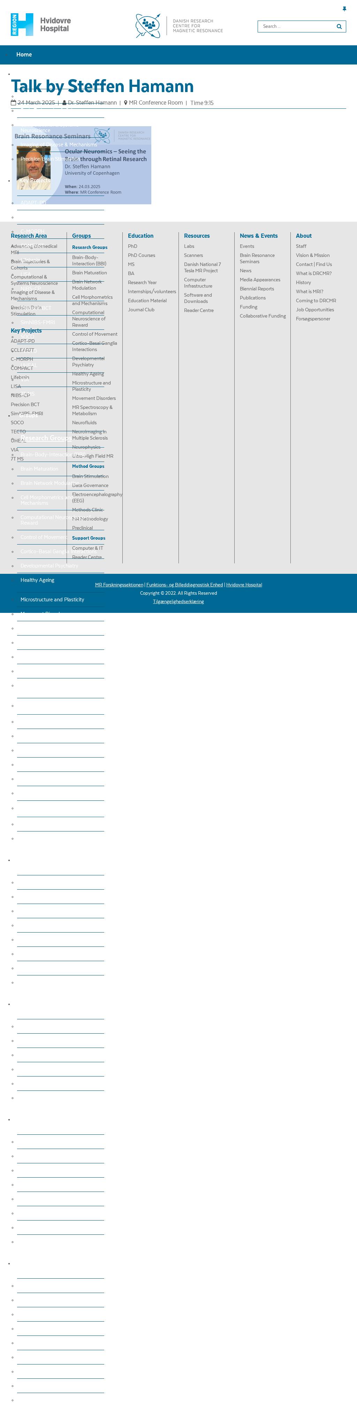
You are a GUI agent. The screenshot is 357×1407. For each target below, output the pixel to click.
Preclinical (32, 793)
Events (28, 1142)
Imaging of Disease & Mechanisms (59, 145)
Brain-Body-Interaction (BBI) (53, 454)
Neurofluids (33, 642)
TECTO (29, 351)
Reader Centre (36, 838)
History (29, 1343)
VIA (25, 380)
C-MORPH (33, 231)
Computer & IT (37, 824)
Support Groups (44, 808)
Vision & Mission (39, 1300)
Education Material (41, 968)
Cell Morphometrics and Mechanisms (47, 500)
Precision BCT (36, 308)
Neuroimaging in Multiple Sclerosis (59, 657)
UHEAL (29, 365)
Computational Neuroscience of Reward (56, 520)
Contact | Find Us (40, 1314)
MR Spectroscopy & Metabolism (56, 628)
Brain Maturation (39, 469)
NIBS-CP (31, 289)
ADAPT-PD (33, 203)
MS (24, 911)
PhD (25, 882)
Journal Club (34, 982)
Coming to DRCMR (42, 1371)
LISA (26, 274)
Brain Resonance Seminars (50, 1156)
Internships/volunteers (46, 954)
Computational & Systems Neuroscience (50, 128)
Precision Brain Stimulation (50, 159)
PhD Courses (35, 896)
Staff (26, 1286)
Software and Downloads (49, 1083)
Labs (26, 1026)
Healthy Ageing (37, 580)
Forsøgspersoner (39, 1400)
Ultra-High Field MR (43, 685)
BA (24, 925)
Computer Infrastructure (48, 1069)
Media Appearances (43, 1184)
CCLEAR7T (33, 217)
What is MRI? (35, 1357)
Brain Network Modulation (50, 483)
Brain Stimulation (40, 721)
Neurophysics (36, 671)
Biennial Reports (39, 1199)
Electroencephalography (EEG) (54, 750)
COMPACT (32, 246)
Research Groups (46, 438)
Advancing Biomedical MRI (51, 96)
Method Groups (44, 705)
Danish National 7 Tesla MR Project (59, 1055)
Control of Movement (44, 537)
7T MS (28, 394)
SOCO (27, 337)
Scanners (31, 1040)
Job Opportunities (41, 1386)
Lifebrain (30, 260)
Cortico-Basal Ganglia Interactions (59, 551)
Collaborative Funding (45, 1242)
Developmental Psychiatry (49, 566)
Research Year (36, 939)
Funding (30, 1227)
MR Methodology (40, 779)
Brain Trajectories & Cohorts (52, 110)
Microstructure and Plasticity (52, 599)
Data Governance (40, 736)
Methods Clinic (37, 764)
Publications (34, 1213)
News (27, 1170)
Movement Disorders (44, 614)
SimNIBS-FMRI (38, 322)
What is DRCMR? (40, 1328)
